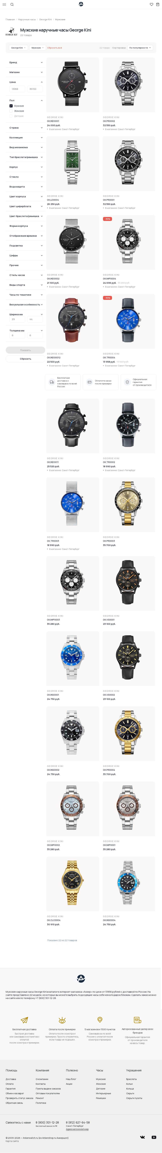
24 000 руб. (53, 125)
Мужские (38, 47)
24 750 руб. (53, 699)
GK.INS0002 (53, 769)
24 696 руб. (109, 282)
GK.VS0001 (109, 619)
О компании (42, 1079)
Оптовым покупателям (48, 1093)
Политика (41, 1102)
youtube (154, 1136)
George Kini (18, 47)
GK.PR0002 (109, 121)
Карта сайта (12, 1141)
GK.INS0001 (53, 694)
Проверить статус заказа (19, 1098)
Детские (100, 1088)
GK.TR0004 (109, 357)
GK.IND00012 (53, 357)
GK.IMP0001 (109, 844)
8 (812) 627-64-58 (78, 1122)
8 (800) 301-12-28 (47, 1122)
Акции (69, 1083)
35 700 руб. (109, 545)
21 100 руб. (53, 282)
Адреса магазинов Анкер (77, 1129)
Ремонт (40, 1098)
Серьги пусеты (134, 1098)
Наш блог (71, 1079)
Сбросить (25, 358)
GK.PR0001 (109, 199)
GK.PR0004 (109, 769)
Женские (101, 1083)
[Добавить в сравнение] (97, 68)
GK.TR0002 (109, 462)
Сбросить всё (54, 47)
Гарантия (11, 1088)
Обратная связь (14, 1102)
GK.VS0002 (109, 694)
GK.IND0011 (53, 462)
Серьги (130, 1093)
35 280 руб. (53, 624)
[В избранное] (97, 62)
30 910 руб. (53, 924)
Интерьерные (103, 1093)
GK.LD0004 (53, 199)
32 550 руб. (109, 125)
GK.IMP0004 (109, 278)
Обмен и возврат (15, 1093)
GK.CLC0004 (53, 920)
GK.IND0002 (53, 278)
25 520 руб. (53, 466)
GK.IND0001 (53, 121)
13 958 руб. (109, 361)
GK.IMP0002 (53, 844)
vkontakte (142, 1136)
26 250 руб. (53, 204)
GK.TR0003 (53, 540)
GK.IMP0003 (53, 619)
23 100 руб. (109, 624)
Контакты (41, 1083)
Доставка (11, 1079)
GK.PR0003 (109, 540)
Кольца (130, 1088)
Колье (129, 1083)
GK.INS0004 (109, 920)
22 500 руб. (53, 361)
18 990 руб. (109, 466)
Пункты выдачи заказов (48, 1088)
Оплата (9, 1083)
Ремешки (101, 1098)
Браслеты (131, 1079)
